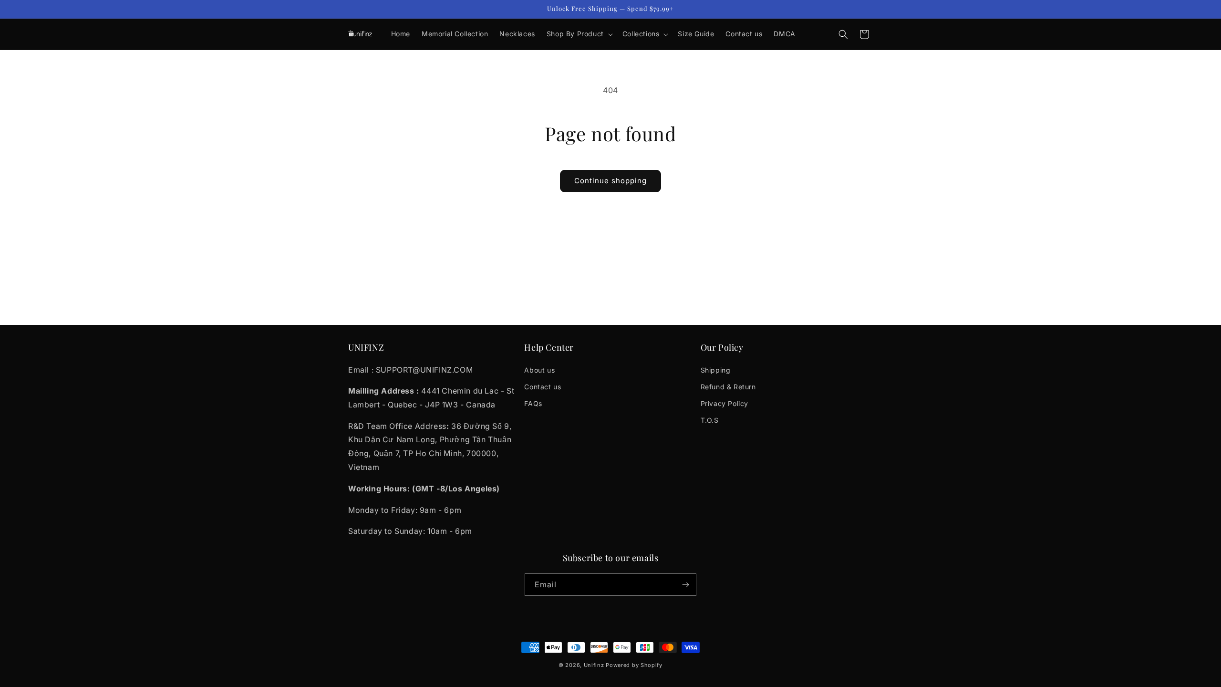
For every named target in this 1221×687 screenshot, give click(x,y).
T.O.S (710, 420)
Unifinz (594, 665)
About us (539, 369)
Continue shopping (610, 180)
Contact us (542, 386)
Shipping (716, 369)
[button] (579, 34)
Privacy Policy (724, 403)
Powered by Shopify (634, 665)
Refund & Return (728, 386)
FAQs (533, 403)
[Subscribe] (685, 584)
